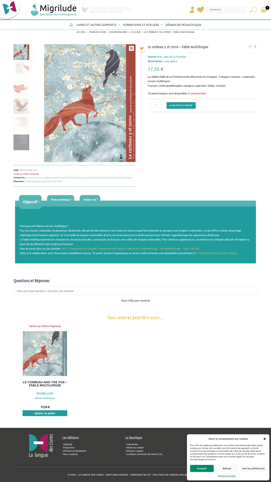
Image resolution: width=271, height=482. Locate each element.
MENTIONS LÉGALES (117, 475)
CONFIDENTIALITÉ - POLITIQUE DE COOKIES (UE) (157, 475)
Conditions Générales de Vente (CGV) (144, 454)
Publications (118, 177)
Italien (99, 177)
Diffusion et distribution (74, 451)
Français (92, 177)
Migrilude (107, 177)
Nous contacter (70, 454)
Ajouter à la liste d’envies (142, 49)
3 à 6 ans (135, 32)
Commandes (132, 444)
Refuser (227, 468)
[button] (264, 438)
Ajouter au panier (181, 105)
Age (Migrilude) (118, 32)
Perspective (69, 447)
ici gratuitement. (197, 93)
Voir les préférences (253, 468)
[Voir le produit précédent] (250, 46)
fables (59, 181)
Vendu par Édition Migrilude (26, 174)
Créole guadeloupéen (35, 181)
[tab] (30, 202)
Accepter (202, 468)
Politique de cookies (227, 476)
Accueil (80, 32)
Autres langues (71, 177)
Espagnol (83, 177)
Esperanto (51, 181)
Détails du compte (135, 447)
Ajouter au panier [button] (45, 413)
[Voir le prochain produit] (255, 46)
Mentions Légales (134, 451)
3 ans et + (39, 177)
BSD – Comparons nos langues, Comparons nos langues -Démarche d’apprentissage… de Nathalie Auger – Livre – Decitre (130, 248)
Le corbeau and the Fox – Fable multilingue (45, 384)
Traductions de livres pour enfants (217, 253)
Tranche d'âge (97, 32)
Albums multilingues (54, 177)
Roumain (129, 177)
